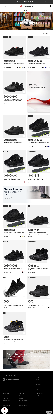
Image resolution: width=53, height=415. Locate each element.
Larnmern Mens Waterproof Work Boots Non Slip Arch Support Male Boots (38, 269)
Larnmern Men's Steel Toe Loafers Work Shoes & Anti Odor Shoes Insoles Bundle (38, 179)
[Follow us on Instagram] (9, 375)
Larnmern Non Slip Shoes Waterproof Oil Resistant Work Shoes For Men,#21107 (37, 64)
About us (5, 395)
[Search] (5, 6)
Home (2, 13)
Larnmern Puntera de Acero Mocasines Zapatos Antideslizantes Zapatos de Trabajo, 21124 (38, 233)
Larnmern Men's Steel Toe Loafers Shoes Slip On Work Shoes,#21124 (14, 64)
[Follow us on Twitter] (6, 375)
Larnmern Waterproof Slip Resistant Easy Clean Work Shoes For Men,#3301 (13, 143)
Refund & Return (23, 403)
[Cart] (49, 6)
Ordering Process (23, 400)
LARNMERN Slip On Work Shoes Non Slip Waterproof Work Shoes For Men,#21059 (13, 100)
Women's (38, 379)
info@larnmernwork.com (41, 395)
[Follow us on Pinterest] (11, 375)
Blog (37, 389)
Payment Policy (6, 400)
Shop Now (7, 198)
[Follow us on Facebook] (4, 375)
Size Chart (38, 384)
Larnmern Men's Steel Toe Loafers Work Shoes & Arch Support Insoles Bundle (14, 233)
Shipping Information (24, 395)
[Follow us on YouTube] (14, 375)
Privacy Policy (6, 398)
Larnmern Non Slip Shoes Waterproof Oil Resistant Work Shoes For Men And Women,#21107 (13, 269)
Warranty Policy (22, 405)
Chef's (37, 382)
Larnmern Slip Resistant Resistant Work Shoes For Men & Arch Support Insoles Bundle (38, 143)
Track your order (40, 387)
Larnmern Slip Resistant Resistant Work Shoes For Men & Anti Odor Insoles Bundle (14, 179)
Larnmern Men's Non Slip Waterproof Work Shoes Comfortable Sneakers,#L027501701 (13, 304)
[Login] (47, 6)
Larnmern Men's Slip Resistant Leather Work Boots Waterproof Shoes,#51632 (38, 304)
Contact (21, 398)
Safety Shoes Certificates (8, 403)
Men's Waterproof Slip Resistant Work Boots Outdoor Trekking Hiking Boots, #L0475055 (14, 340)
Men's (37, 377)
